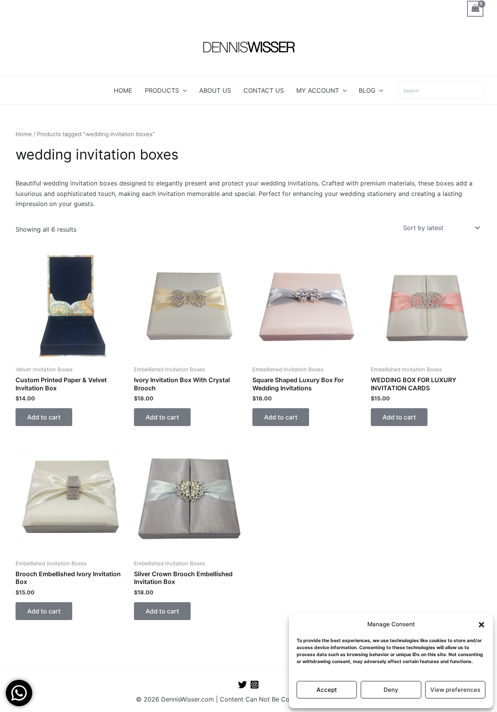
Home (24, 134)
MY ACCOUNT (317, 90)
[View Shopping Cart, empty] (475, 9)
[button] (481, 625)
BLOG (367, 90)
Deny (391, 689)
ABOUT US (215, 90)
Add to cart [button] (44, 417)
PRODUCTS (162, 90)
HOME (123, 90)
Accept (326, 689)
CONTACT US (263, 90)
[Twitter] (242, 684)
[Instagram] (254, 684)
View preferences (455, 689)
